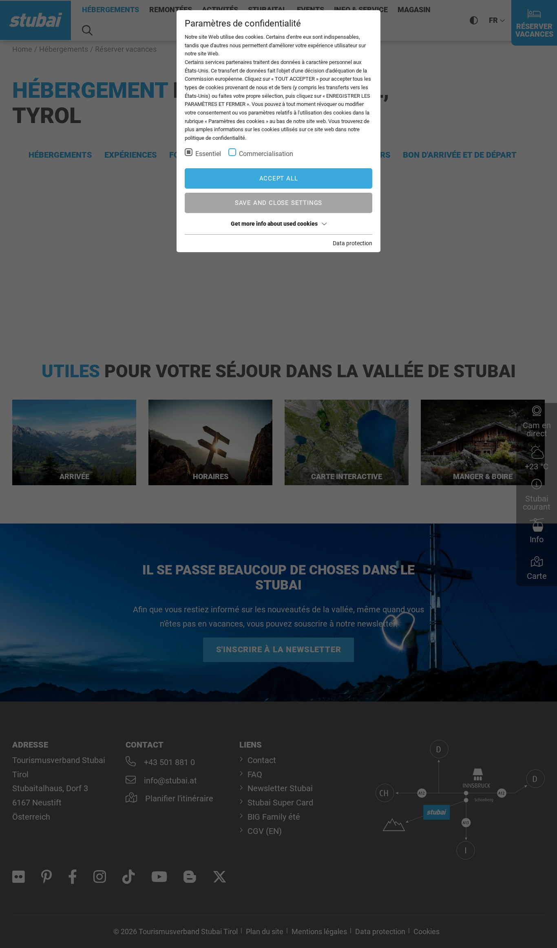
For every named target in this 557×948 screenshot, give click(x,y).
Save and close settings (278, 203)
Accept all (278, 178)
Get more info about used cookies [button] (274, 223)
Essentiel (208, 154)
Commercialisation (266, 154)
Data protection (352, 243)
